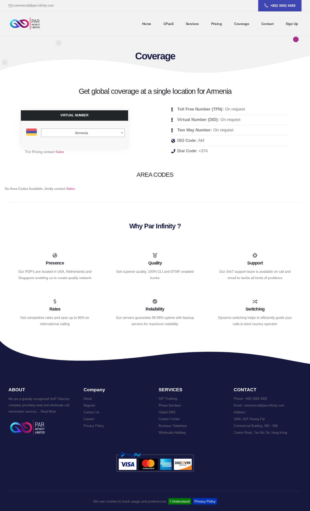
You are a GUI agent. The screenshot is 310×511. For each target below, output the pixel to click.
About (88, 398)
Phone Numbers (170, 405)
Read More (48, 411)
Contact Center (169, 419)
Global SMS (167, 412)
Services (192, 24)
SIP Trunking (168, 398)
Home (146, 24)
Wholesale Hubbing (172, 432)
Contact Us (91, 412)
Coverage (241, 24)
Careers (89, 419)
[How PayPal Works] (155, 461)
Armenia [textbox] (81, 133)
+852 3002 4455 (256, 398)
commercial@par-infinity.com (33, 5)
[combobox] (83, 132)
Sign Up (292, 24)
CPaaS (168, 24)
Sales (59, 152)
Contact (267, 24)
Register (89, 405)
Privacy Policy (205, 501)
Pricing (216, 24)
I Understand (180, 501)
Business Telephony (173, 426)
